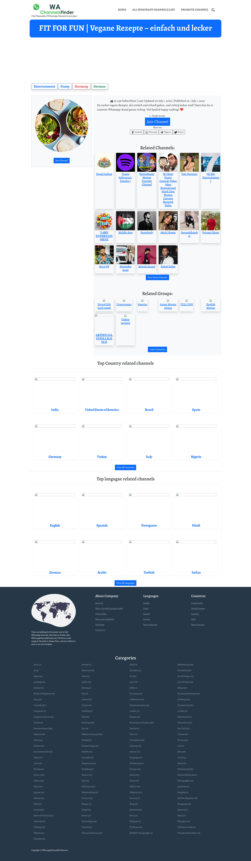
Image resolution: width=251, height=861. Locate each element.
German (99, 86)
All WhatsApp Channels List (153, 10)
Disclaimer (99, 624)
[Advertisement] (125, 59)
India (193, 619)
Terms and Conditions (104, 619)
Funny (65, 86)
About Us (99, 603)
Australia (195, 613)
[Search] (213, 10)
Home (122, 10)
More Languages (150, 624)
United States (197, 603)
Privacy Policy (101, 613)
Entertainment (44, 86)
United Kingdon (198, 608)
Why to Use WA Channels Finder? (109, 608)
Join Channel (61, 160)
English (146, 603)
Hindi (145, 608)
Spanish (146, 613)
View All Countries (125, 467)
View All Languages (125, 583)
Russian (146, 619)
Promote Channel (194, 10)
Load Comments (157, 349)
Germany (81, 86)
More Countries (197, 624)
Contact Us (100, 630)
